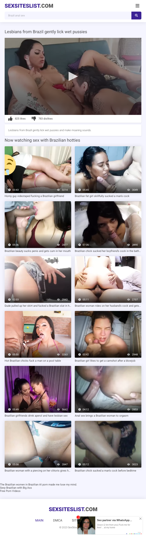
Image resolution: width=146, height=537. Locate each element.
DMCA (57, 520)
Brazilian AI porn (38, 484)
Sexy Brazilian (8, 487)
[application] (73, 76)
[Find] (136, 15)
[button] (73, 76)
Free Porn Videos (10, 491)
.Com (29, 6)
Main (39, 520)
